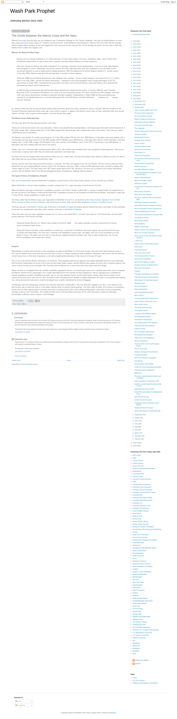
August (137, 418)
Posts (19, 701)
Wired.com (136, 646)
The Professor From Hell (143, 307)
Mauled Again (137, 577)
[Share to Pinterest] (39, 301)
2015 (135, 74)
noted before (26, 181)
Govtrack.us (137, 545)
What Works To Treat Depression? (146, 280)
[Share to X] (34, 301)
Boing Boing (137, 471)
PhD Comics (137, 588)
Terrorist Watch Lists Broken (144, 163)
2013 (135, 80)
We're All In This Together (143, 194)
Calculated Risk (138, 474)
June (137, 424)
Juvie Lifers (138, 247)
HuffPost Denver (138, 556)
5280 (134, 458)
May (136, 427)
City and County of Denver (142, 479)
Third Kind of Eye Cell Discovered (146, 277)
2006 (135, 443)
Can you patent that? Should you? (146, 298)
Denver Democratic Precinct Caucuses (148, 131)
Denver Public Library (140, 521)
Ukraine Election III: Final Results (146, 352)
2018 (135, 65)
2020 (135, 59)
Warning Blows (139, 224)
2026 (135, 41)
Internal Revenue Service (141, 564)
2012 (135, 83)
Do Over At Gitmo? (140, 286)
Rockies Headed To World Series (146, 265)
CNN (134, 482)
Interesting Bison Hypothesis (144, 370)
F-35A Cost (138, 241)
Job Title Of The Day (141, 397)
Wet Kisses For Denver (142, 149)
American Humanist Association (144, 468)
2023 (135, 50)
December (139, 101)
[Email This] (29, 301)
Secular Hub (137, 611)
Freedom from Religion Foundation (145, 540)
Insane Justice (139, 143)
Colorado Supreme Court (141, 506)
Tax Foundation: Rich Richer (144, 332)
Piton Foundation (139, 590)
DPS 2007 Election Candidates (145, 358)
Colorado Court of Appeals (142, 487)
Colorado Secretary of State (142, 498)
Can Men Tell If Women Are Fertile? (146, 274)
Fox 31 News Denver (140, 537)
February (138, 436)
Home (69, 360)
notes (25, 41)
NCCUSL (136, 580)
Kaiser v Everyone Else (142, 177)
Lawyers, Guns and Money (142, 572)
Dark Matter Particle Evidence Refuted (147, 205)
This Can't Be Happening (141, 627)
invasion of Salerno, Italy (40, 202)
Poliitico (135, 593)
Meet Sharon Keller (141, 221)
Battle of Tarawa (37, 207)
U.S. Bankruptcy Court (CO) (142, 633)
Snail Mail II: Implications (143, 320)
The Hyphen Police (141, 310)
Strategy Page (138, 619)
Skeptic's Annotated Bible (141, 617)
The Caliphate (139, 128)
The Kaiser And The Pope (143, 125)
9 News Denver (138, 463)
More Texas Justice (141, 304)
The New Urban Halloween (144, 113)
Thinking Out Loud (139, 624)
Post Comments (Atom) (29, 364)
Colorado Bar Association (141, 484)
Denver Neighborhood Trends (145, 211)
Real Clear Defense (140, 603)
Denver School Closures (143, 400)
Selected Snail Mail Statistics (144, 326)
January (138, 439)
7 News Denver (138, 461)
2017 (135, 68)
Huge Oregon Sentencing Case (145, 301)
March (137, 433)
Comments (21, 705)
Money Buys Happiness (142, 259)
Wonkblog (136, 648)
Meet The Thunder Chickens (144, 233)
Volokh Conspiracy (139, 638)
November (139, 104)
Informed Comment (139, 561)
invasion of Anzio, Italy (61, 202)
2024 (135, 47)
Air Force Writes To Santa (143, 116)
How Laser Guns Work (142, 253)
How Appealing (138, 553)
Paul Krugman (138, 585)
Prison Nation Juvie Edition (144, 364)
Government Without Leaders (144, 262)
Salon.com (136, 606)
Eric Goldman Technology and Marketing (147, 529)
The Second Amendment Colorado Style (148, 215)
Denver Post (137, 519)
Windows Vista (139, 283)
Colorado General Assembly (142, 490)
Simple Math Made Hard (141, 34)
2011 (135, 86)
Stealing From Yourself (142, 140)
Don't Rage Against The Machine (146, 323)
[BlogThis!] (31, 301)
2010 (135, 90)
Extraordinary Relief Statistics (144, 122)
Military (24, 304)
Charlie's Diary (138, 476)
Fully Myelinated (138, 542)
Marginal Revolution (140, 574)
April (136, 430)
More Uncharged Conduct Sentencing (147, 208)
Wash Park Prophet (32, 11)
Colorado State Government (142, 500)
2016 (135, 71)
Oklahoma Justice (140, 183)
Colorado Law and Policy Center (144, 492)
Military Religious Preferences (145, 119)
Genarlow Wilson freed (142, 146)
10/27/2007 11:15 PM (22, 332)
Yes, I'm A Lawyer (139, 680)
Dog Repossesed (140, 250)
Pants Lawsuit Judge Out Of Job (145, 110)
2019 (135, 62)
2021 (135, 56)
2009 (135, 93)
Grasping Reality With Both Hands (145, 548)
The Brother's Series (141, 218)
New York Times (138, 582)
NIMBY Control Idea (141, 227)
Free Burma (138, 361)
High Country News (139, 551)
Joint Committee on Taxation (143, 566)
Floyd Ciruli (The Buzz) (141, 535)
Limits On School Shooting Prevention (147, 367)
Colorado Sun (137, 503)
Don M (16, 318)
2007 (135, 99)
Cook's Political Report (140, 511)
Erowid (135, 532)
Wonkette (136, 651)
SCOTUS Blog (138, 609)
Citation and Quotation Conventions (145, 683)
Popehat (136, 595)
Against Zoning (139, 329)
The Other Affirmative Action (144, 169)
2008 (135, 96)
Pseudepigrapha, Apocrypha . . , (144, 601)
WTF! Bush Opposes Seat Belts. (145, 202)
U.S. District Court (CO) (141, 635)
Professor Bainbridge (140, 598)
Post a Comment (21, 356)
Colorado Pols (138, 495)
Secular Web (137, 614)
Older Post (121, 360)
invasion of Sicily (23, 202)
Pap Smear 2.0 (139, 152)
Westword (136, 643)
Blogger (113, 713)
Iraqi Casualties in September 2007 (146, 381)
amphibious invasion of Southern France (97, 202)
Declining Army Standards (143, 335)
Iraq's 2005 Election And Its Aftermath (147, 411)
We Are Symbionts (140, 341)
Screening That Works (142, 155)
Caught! (137, 271)
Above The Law (138, 466)
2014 (135, 77)
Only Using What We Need (143, 292)
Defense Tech (137, 516)
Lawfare (135, 569)
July (136, 421)
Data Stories (137, 513)
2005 (135, 446)
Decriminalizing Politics (142, 317)
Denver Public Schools (141, 524)
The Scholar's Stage (140, 622)
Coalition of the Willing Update (145, 314)
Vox (134, 640)
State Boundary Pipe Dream (144, 389)
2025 (135, 44)
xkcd (134, 654)
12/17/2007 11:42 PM (22, 351)
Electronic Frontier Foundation (143, 527)
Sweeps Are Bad (140, 134)
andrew (137, 664)
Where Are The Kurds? (142, 268)
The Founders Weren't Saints (144, 256)
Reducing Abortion (141, 289)
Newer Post (16, 360)
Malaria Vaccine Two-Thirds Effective (147, 230)
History (19, 304)
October (138, 107)
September (139, 415)
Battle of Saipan (67, 207)
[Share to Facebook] (36, 301)
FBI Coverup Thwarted (142, 191)
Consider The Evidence (141, 508)
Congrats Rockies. (140, 355)
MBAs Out (137, 373)
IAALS (135, 558)
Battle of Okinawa (74, 209)
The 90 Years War (140, 349)
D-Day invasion (95, 200)
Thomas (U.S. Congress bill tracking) (145, 630)
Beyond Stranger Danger (143, 180)
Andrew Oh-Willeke (142, 660)
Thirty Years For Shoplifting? (144, 338)
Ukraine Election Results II (143, 408)
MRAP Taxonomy (140, 166)
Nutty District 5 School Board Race (146, 244)
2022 (135, 53)
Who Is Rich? (139, 295)
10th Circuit (137, 455)
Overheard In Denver (141, 137)
